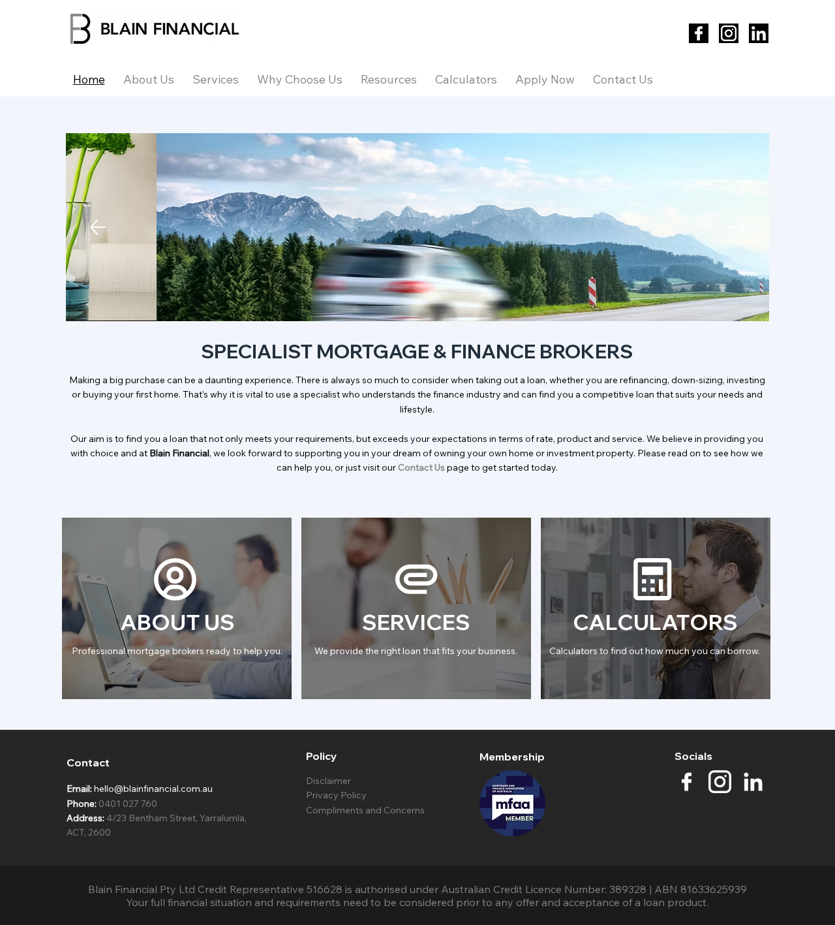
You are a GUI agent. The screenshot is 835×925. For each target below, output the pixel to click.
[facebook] (686, 781)
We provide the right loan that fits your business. (415, 651)
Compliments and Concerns (365, 810)
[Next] (737, 227)
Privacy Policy (337, 795)
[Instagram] (728, 33)
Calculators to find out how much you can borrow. (654, 651)
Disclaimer (328, 781)
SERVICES (416, 621)
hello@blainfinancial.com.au (153, 788)
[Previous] (97, 227)
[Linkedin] (758, 33)
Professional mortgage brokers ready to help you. (177, 651)
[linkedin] (753, 781)
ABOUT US (177, 621)
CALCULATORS (655, 621)
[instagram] (719, 781)
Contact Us (421, 467)
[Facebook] (698, 33)
